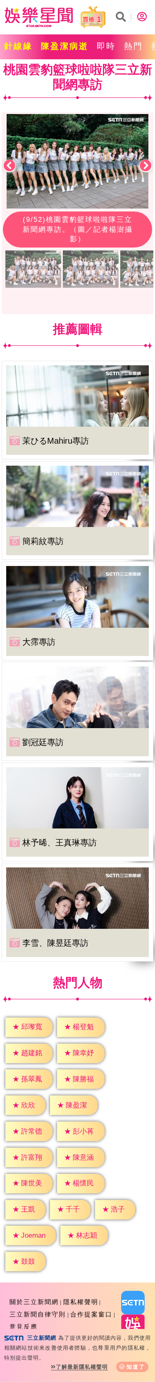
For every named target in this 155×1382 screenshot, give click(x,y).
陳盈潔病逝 (64, 46)
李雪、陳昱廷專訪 (55, 942)
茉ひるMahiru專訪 (55, 440)
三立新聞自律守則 (38, 1314)
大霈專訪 (38, 641)
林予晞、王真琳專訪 (59, 842)
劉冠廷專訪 (43, 742)
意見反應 (24, 1326)
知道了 (135, 1367)
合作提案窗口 (91, 1314)
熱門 (133, 46)
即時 (106, 46)
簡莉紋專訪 (43, 541)
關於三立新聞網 (34, 1301)
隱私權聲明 (80, 1301)
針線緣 (18, 46)
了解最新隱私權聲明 (82, 1367)
